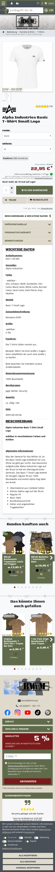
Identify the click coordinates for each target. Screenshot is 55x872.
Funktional (13, 844)
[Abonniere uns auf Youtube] (28, 712)
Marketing (44, 837)
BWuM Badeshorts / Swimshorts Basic (41, 559)
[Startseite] (27, 22)
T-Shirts (40, 32)
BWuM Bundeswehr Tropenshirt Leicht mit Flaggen (13, 560)
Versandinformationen (43, 178)
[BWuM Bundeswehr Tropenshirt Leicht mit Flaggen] (13, 542)
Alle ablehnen (28, 861)
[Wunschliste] (38, 3)
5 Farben (13, 575)
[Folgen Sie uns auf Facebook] (7, 712)
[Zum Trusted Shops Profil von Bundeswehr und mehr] (48, 712)
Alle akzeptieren (28, 855)
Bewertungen (14, 240)
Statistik (28, 837)
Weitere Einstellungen (12, 848)
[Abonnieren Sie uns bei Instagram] (17, 712)
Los (51, 10)
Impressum (29, 832)
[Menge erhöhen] (12, 188)
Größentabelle (16, 224)
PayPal (33, 841)
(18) (51, 106)
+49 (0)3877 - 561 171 (29, 705)
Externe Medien (15, 841)
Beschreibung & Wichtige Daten (26, 216)
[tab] (27, 216)
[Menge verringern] (12, 192)
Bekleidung (12, 32)
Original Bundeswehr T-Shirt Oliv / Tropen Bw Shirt (13, 642)
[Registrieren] (18, 3)
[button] (47, 3)
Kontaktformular (29, 700)
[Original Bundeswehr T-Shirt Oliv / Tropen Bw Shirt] (13, 624)
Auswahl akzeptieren (28, 867)
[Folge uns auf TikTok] (38, 712)
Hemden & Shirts (27, 32)
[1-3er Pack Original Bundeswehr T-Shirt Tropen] (41, 624)
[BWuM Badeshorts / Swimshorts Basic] (41, 542)
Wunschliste (40, 199)
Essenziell (12, 837)
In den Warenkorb (36, 190)
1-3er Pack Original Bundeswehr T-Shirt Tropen (41, 641)
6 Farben (41, 577)
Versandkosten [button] (46, 208)
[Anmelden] (12, 3)
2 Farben (13, 657)
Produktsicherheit (18, 232)
